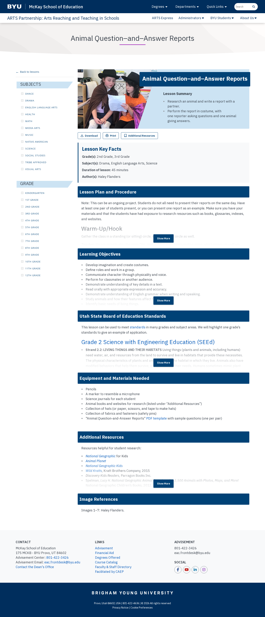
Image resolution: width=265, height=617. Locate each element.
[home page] (132, 592)
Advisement (104, 548)
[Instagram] (203, 569)
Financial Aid (104, 553)
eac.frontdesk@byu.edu (62, 562)
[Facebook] (178, 569)
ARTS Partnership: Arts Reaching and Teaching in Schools (63, 18)
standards (137, 327)
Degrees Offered (107, 557)
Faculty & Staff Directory (113, 567)
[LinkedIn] (195, 569)
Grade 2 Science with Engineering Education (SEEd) (148, 342)
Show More (163, 238)
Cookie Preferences (142, 607)
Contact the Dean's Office (35, 567)
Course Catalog (106, 562)
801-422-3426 (57, 557)
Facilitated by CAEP (109, 572)
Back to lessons (29, 71)
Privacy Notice (120, 607)
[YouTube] (186, 569)
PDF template (156, 418)
